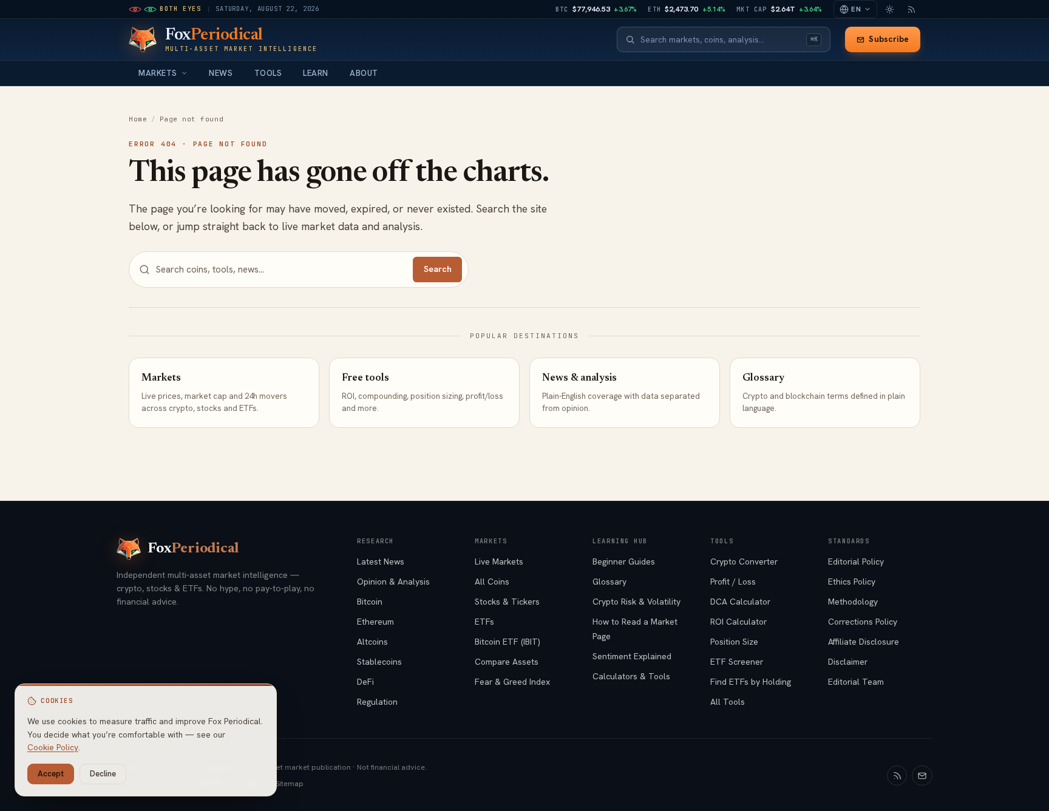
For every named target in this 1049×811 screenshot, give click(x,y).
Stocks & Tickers (507, 601)
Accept (51, 774)
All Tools (727, 701)
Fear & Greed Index (512, 681)
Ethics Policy (851, 581)
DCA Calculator (740, 601)
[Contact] (922, 775)
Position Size (734, 641)
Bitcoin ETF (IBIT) (507, 641)
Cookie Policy (52, 747)
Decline (103, 774)
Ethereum (375, 621)
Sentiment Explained (631, 656)
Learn (315, 73)
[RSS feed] (911, 9)
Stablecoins (379, 661)
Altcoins (372, 641)
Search (438, 268)
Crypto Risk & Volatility (636, 601)
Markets (157, 73)
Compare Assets (506, 661)
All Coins (492, 581)
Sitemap (290, 784)
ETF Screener (736, 661)
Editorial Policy (856, 561)
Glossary (609, 581)
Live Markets (499, 561)
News (221, 73)
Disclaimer (847, 661)
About (364, 73)
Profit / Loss (733, 581)
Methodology (853, 601)
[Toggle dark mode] (889, 9)
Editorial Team (856, 681)
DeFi (365, 681)
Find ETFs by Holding (750, 681)
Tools (268, 73)
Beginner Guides (623, 561)
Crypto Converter (744, 561)
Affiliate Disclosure (863, 641)
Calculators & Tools (631, 676)
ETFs (484, 621)
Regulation (377, 701)
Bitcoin (369, 601)
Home (138, 119)
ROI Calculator (738, 621)
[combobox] (720, 39)
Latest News (380, 561)
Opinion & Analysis (393, 581)
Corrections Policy (862, 621)
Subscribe (889, 39)
